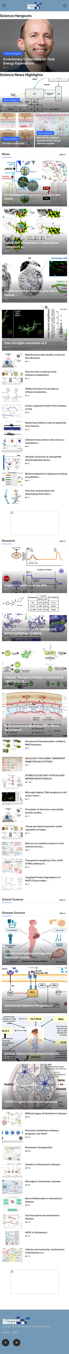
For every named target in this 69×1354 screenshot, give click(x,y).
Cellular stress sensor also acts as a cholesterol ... (44, 441)
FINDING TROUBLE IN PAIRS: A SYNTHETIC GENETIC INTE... (34, 679)
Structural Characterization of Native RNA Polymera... (45, 743)
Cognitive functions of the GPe (25, 585)
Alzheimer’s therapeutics (38, 1147)
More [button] (62, 154)
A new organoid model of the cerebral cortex (45, 407)
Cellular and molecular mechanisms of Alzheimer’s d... (45, 1251)
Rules (15, 1332)
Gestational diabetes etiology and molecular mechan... (27, 955)
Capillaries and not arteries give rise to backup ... (31, 293)
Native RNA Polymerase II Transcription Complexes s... (31, 244)
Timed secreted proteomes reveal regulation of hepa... (43, 828)
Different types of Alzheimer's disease (46, 1113)
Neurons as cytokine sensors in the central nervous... (44, 845)
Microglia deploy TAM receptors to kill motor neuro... (46, 794)
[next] (65, 45)
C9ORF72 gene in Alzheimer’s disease (30, 1101)
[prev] (4, 45)
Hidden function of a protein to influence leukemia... (42, 390)
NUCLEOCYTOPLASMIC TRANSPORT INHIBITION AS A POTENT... (45, 760)
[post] (34, 45)
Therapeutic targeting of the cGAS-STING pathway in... (44, 862)
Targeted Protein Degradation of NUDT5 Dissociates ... (42, 879)
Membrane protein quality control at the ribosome (45, 356)
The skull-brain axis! (13, 143)
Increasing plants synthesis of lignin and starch (32, 196)
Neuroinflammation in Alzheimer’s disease (43, 1200)
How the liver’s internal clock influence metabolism (40, 373)
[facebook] (5, 1342)
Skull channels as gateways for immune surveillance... (31, 727)
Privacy (5, 1332)
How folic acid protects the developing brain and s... (39, 492)
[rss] (16, 1342)
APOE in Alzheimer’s (36, 1232)
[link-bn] (34, 523)
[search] (65, 5)
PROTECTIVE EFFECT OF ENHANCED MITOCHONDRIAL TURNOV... (30, 631)
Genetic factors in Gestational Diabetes (31, 1053)
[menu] (4, 5)
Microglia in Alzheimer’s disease (42, 1181)
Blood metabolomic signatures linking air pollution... (46, 475)
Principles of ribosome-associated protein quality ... (44, 811)
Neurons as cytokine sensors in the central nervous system (48, 140)
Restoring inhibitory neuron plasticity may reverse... (45, 424)
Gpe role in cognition (15, 105)
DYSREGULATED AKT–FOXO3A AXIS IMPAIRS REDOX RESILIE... (45, 777)
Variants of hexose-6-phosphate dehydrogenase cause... (43, 458)
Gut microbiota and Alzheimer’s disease (42, 1217)
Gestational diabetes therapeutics (28, 1005)
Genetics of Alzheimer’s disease (42, 1164)
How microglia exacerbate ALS (25, 343)
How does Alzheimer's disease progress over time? (42, 1132)
